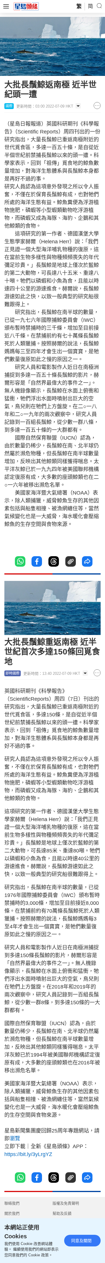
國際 (9, 106)
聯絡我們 (12, 1203)
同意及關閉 (81, 1240)
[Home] (26, 6)
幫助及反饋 (61, 1213)
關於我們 (12, 1213)
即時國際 (13, 673)
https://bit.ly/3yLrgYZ (28, 1154)
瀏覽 (15, 1138)
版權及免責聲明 (65, 1203)
